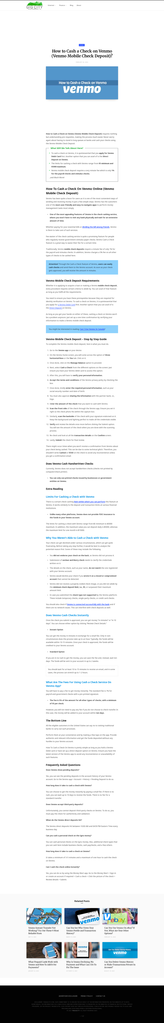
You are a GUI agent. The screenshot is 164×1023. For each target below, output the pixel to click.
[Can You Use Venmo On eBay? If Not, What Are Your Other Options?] (120, 916)
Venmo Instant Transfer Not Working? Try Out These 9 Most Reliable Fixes (43, 931)
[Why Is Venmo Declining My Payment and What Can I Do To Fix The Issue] (82, 950)
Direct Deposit (55, 308)
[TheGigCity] (34, 5)
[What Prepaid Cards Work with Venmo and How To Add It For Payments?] (44, 950)
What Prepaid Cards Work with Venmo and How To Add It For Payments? (43, 965)
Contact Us (100, 996)
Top (82, 1016)
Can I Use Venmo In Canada (92, 329)
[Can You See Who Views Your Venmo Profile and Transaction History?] (82, 916)
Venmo (82, 45)
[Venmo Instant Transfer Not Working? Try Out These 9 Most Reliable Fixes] (44, 916)
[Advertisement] (57, 24)
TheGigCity (76, 1010)
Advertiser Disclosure (68, 996)
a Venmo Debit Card (66, 304)
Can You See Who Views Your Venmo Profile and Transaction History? (81, 931)
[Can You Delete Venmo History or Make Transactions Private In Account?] (120, 950)
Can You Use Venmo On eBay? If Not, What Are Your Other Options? (119, 931)
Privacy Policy (87, 996)
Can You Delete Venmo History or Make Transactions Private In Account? (119, 965)
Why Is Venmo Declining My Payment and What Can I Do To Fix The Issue (81, 965)
